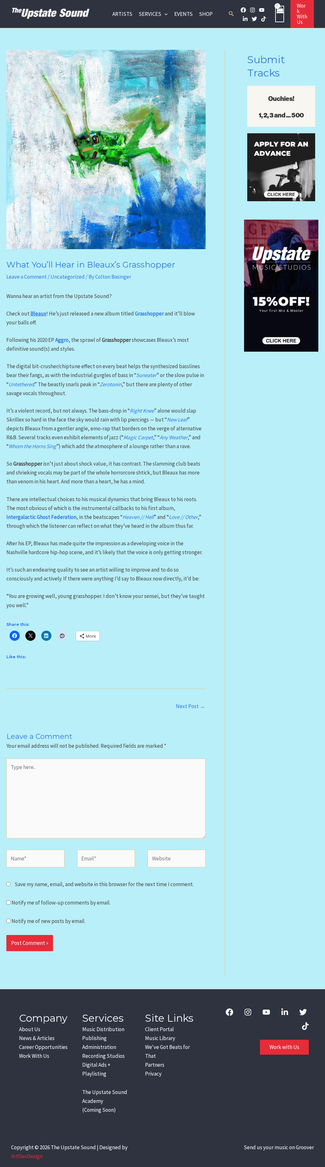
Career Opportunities (43, 1047)
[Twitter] (254, 19)
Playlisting (94, 1073)
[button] (164, 14)
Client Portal (159, 1029)
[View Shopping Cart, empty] (279, 14)
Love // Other (183, 517)
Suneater (146, 375)
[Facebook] (243, 10)
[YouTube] (261, 10)
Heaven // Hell (138, 517)
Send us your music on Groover (279, 1147)
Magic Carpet (138, 437)
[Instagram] (252, 10)
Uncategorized (67, 276)
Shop (206, 13)
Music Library (160, 1038)
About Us (29, 1029)
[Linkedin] (245, 19)
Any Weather (174, 437)
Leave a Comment (26, 276)
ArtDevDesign (27, 1156)
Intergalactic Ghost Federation (41, 517)
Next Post (190, 706)
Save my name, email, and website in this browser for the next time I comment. (104, 884)
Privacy (153, 1073)
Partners (154, 1064)
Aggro (62, 339)
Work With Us (34, 1055)
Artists (122, 13)
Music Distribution (103, 1029)
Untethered (21, 384)
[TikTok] (263, 19)
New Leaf (177, 419)
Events (183, 13)
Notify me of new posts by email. (48, 921)
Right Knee (142, 410)
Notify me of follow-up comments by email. (60, 902)
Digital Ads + (96, 1064)
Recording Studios (103, 1055)
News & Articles (37, 1038)
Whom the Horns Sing (32, 446)
